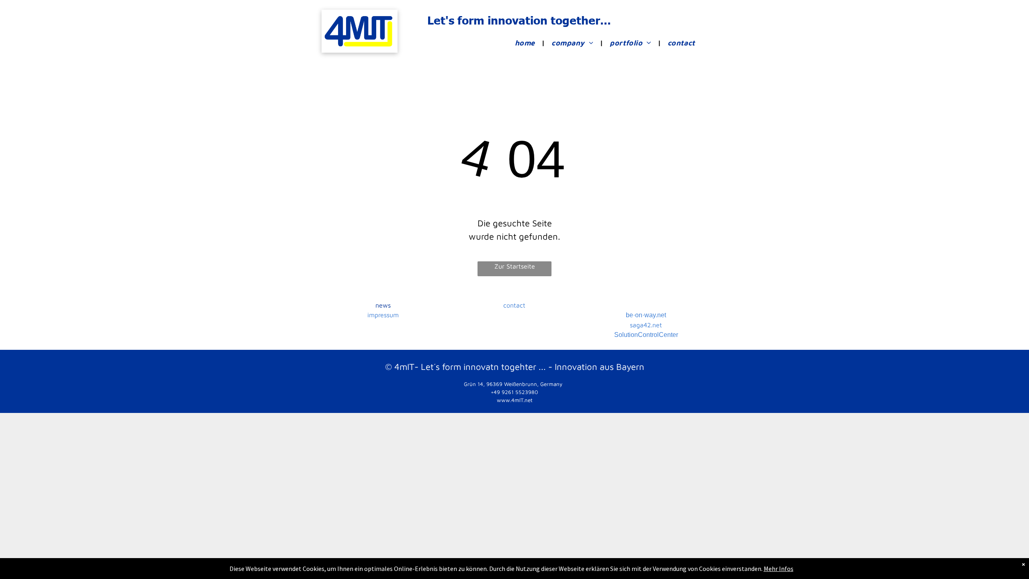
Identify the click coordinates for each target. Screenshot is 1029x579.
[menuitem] (526, 43)
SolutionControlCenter (646, 334)
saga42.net (646, 325)
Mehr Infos (778, 569)
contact (514, 305)
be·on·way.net (646, 315)
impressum (383, 314)
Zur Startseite (514, 266)
